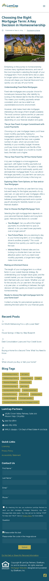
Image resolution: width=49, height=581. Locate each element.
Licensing (6, 446)
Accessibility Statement (11, 455)
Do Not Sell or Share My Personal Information (20, 555)
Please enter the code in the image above (19, 536)
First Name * (7, 468)
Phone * (5, 497)
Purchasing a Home (33, 30)
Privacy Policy (7, 451)
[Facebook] (45, 575)
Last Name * (7, 478)
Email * (5, 488)
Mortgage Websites (19, 568)
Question (6, 520)
